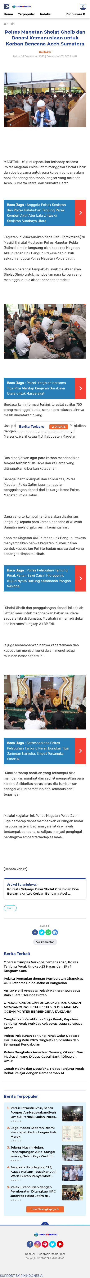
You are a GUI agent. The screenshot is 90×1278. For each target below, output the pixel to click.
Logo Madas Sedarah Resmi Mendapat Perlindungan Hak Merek (33, 1132)
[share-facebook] (35, 932)
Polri (10, 908)
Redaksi (30, 1253)
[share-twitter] (42, 932)
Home (8, 14)
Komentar (47, 942)
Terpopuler (26, 14)
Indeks (45, 14)
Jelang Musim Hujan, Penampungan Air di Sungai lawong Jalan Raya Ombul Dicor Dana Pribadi (32, 1151)
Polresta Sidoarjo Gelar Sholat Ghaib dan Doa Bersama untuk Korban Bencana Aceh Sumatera (43, 891)
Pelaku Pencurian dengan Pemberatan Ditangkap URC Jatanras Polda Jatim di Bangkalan (33, 1191)
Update (60, 426)
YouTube (63, 1249)
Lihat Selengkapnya (44, 1209)
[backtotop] (45, 1225)
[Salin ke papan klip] (55, 932)
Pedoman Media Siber (51, 1253)
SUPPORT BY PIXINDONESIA (21, 1276)
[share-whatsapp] (48, 932)
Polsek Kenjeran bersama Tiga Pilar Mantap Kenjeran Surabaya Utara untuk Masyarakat (36, 388)
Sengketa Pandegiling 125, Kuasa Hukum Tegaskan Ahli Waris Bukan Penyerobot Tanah (33, 1171)
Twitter (54, 1249)
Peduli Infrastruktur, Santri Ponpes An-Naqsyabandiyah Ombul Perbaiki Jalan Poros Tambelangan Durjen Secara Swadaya (33, 1112)
